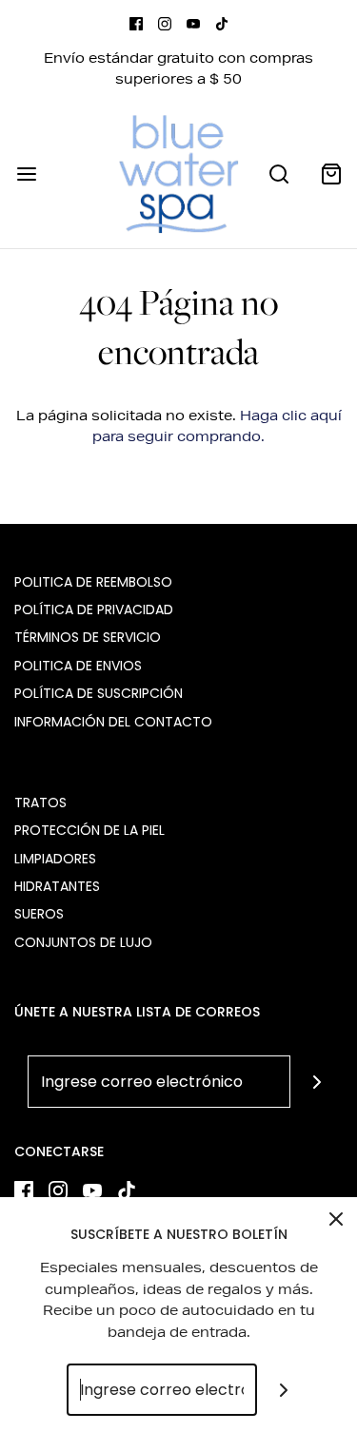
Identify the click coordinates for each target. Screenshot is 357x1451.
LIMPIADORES (55, 858)
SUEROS (39, 913)
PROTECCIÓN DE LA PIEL (89, 830)
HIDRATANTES (57, 886)
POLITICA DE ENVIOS (78, 665)
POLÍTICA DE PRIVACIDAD (93, 609)
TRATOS (40, 802)
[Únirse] (316, 1081)
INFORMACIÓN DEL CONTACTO (113, 721)
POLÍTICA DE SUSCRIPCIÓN (98, 693)
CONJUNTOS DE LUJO (83, 942)
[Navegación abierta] (26, 173)
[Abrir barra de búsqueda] (278, 173)
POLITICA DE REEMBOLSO (93, 581)
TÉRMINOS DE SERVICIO (87, 637)
